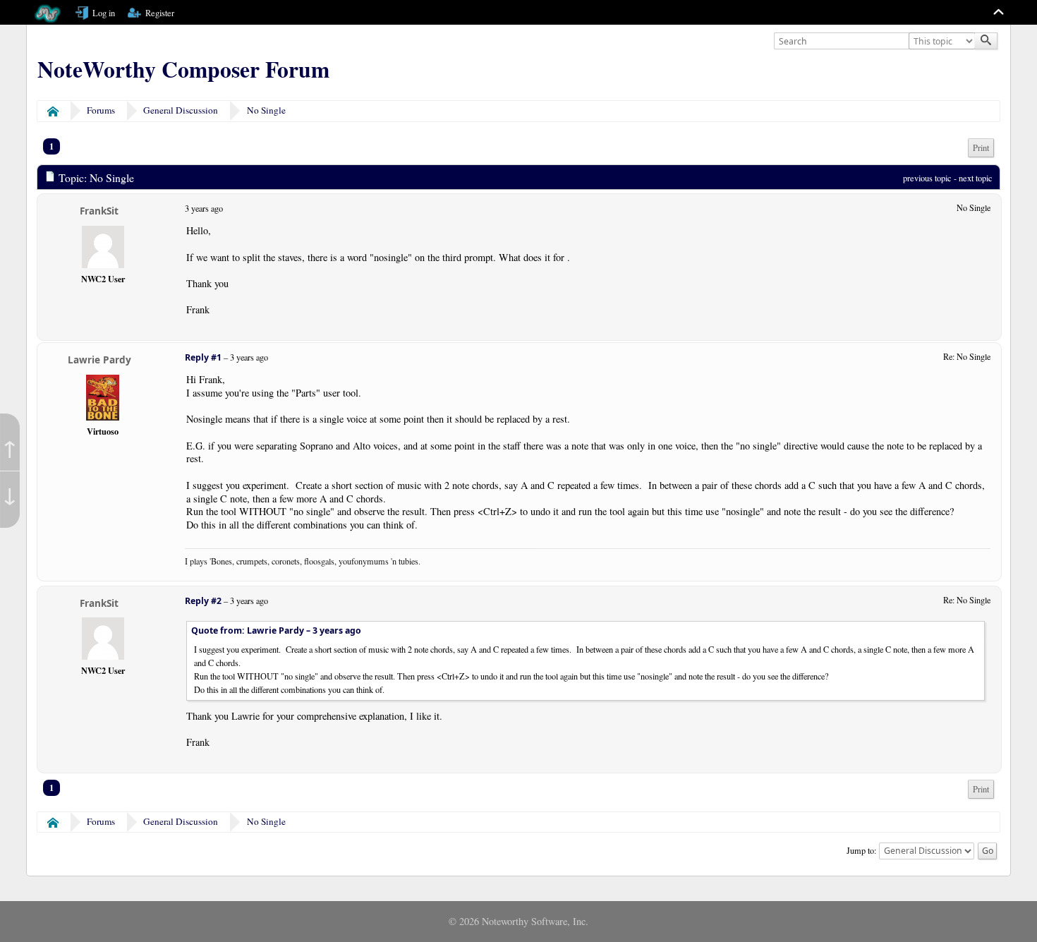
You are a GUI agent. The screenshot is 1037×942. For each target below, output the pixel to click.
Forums (101, 110)
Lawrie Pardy (99, 359)
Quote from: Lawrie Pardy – (276, 630)
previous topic (927, 177)
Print (981, 148)
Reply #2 (203, 601)
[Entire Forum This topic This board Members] (943, 41)
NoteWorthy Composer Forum (183, 69)
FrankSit (99, 210)
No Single (266, 110)
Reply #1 (203, 357)
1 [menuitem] (51, 146)
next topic (976, 177)
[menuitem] (981, 147)
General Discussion (180, 110)
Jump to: (861, 849)
